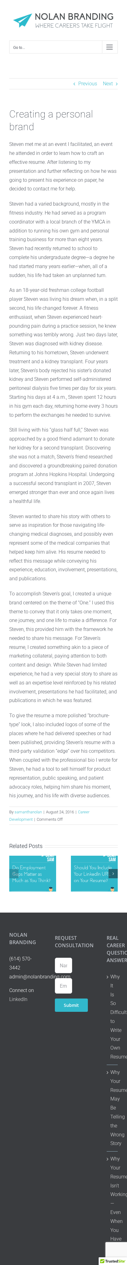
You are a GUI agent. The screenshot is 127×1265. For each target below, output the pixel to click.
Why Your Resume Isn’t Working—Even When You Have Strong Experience (112, 1208)
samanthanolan (28, 812)
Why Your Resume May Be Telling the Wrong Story (112, 1107)
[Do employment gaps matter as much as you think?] (32, 859)
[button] (13, 873)
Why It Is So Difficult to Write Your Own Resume (112, 1017)
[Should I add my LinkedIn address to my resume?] (94, 859)
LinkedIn (18, 999)
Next (108, 84)
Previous (87, 84)
